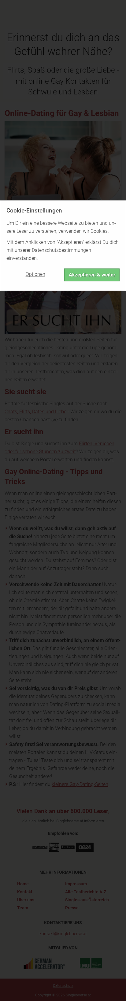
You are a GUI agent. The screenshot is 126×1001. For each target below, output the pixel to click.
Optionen (35, 274)
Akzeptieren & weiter (92, 275)
